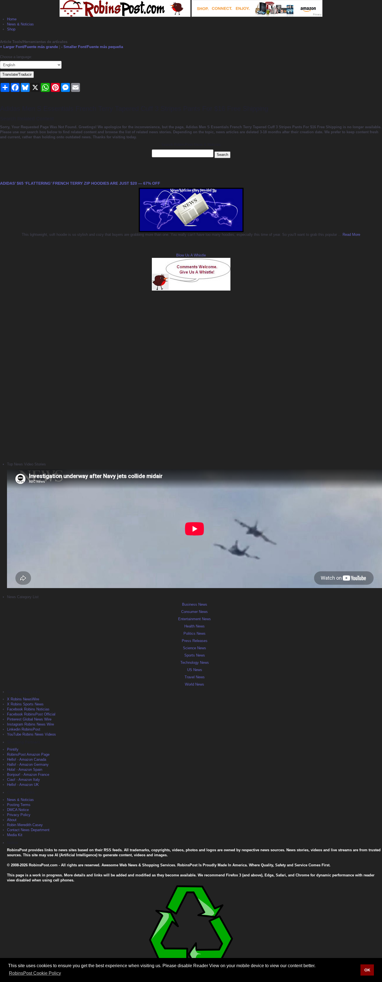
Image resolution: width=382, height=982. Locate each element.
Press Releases (194, 641)
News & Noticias (20, 24)
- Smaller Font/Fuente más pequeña (92, 47)
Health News (194, 626)
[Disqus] (191, 375)
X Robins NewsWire (23, 699)
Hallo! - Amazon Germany (28, 764)
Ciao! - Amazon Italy (23, 779)
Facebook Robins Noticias (28, 709)
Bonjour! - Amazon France (28, 774)
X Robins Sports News (25, 704)
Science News (194, 648)
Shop (11, 29)
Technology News (194, 662)
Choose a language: (16, 57)
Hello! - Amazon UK (23, 785)
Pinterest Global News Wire (29, 719)
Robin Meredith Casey (25, 825)
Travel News (195, 677)
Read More (350, 234)
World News (194, 684)
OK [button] (367, 970)
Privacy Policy (18, 815)
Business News (194, 604)
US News (194, 670)
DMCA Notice (18, 810)
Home (11, 19)
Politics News (194, 633)
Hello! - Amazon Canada (26, 759)
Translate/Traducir (17, 74)
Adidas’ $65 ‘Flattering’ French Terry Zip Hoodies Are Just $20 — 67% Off (80, 183)
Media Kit (14, 835)
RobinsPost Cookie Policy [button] (35, 973)
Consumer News (194, 612)
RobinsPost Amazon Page (28, 754)
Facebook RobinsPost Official (31, 714)
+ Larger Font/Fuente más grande (29, 47)
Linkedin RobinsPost (23, 729)
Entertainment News (194, 619)
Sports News (194, 655)
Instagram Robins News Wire (30, 724)
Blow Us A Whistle (191, 255)
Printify (12, 749)
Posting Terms (18, 805)
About (11, 820)
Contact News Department (28, 830)
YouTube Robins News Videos (31, 734)
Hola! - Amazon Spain (24, 769)
